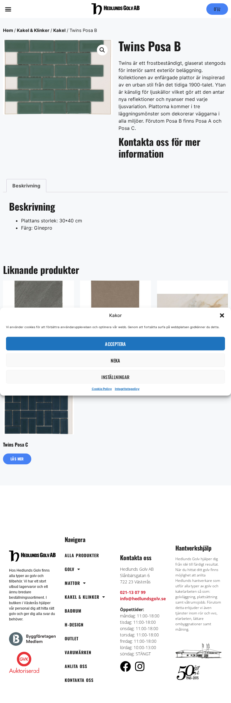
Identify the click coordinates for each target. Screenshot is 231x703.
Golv (69, 569)
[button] (222, 315)
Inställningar (115, 376)
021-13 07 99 (133, 592)
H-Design (74, 624)
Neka (115, 360)
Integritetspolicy (127, 389)
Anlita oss (76, 666)
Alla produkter (82, 555)
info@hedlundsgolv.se (143, 598)
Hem (8, 30)
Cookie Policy (102, 389)
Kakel (59, 30)
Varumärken (78, 652)
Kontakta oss (79, 680)
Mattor (72, 583)
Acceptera (115, 343)
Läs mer (17, 458)
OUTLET (72, 638)
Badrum (73, 610)
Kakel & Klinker (33, 30)
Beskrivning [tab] (26, 186)
